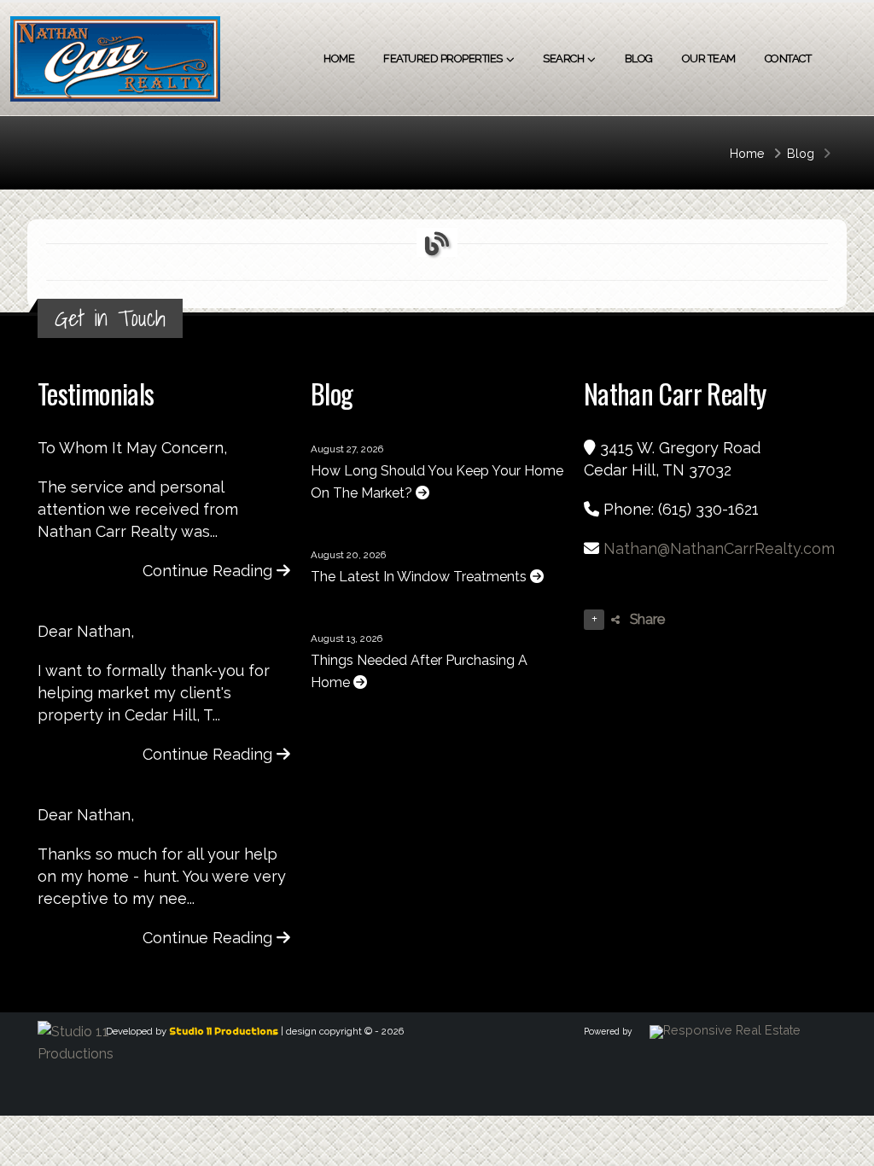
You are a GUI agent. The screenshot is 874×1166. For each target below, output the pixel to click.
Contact (788, 58)
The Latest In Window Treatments (420, 576)
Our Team (709, 58)
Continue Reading (210, 571)
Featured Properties (443, 58)
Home (338, 58)
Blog (639, 58)
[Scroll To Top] (844, 1147)
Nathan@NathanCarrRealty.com (719, 548)
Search (563, 58)
